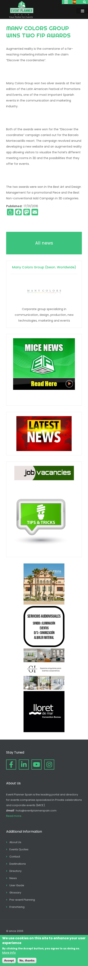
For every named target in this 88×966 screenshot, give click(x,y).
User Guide (16, 885)
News (13, 878)
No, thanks (27, 960)
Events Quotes (18, 849)
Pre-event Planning (22, 900)
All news (44, 243)
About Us (15, 842)
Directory (15, 871)
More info (9, 953)
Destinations (17, 864)
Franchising (17, 907)
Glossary (15, 892)
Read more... (14, 816)
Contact (14, 857)
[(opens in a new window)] (44, 603)
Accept (9, 960)
